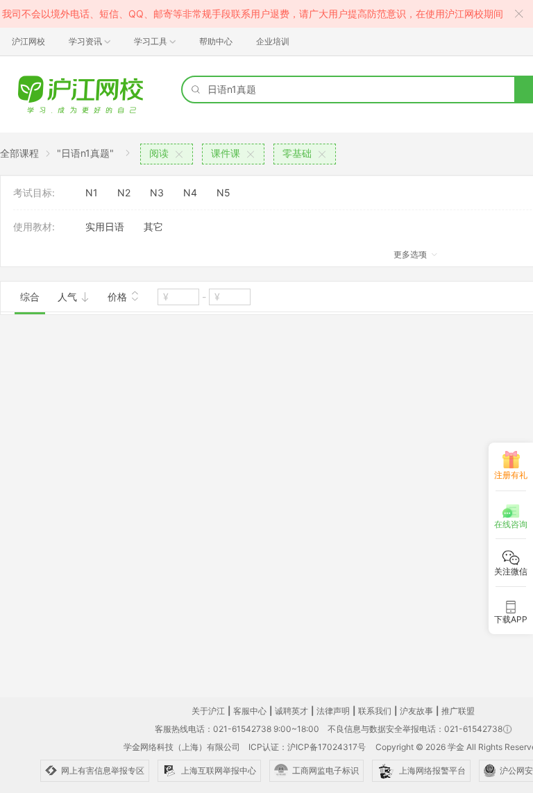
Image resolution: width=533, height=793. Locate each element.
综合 (30, 296)
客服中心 (249, 711)
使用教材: (34, 226)
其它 (153, 226)
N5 (223, 192)
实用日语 (104, 226)
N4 (190, 192)
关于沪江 (208, 711)
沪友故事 (416, 711)
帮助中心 (215, 41)
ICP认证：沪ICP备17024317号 (307, 747)
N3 (157, 192)
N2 (123, 192)
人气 (69, 296)
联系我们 (374, 711)
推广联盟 (458, 711)
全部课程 (19, 153)
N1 (91, 192)
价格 (119, 296)
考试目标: (34, 192)
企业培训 (272, 41)
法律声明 (333, 711)
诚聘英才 (291, 711)
